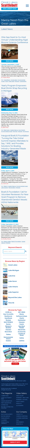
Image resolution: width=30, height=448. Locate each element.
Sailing (22, 338)
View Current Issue (9, 9)
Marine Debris (11, 187)
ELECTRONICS (8, 322)
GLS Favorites (19, 405)
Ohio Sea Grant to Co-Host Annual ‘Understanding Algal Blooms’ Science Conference (14, 40)
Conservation (14, 80)
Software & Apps (21, 316)
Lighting (21, 340)
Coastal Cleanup (14, 130)
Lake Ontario (13, 287)
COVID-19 (8, 312)
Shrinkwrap (26, 131)
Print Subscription (6, 403)
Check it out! (15, 442)
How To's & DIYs (8, 314)
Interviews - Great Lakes (22, 397)
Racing (8, 324)
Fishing (8, 334)
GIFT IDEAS (21, 312)
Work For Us (19, 424)
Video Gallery (20, 395)
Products (19, 403)
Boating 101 (8, 316)
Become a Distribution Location (7, 407)
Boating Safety (7, 241)
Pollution (17, 81)
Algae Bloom (7, 80)
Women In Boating (8, 326)
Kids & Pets (21, 329)
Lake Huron (12, 281)
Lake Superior (4, 187)
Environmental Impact (6, 131)
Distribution (4, 405)
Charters (8, 329)
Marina (22, 314)
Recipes (8, 320)
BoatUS (6, 186)
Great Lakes (11, 81)
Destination (21, 320)
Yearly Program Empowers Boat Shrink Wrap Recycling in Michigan (14, 88)
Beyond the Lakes (15, 297)
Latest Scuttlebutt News (6, 398)
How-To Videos (20, 401)
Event (6, 81)
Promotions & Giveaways (5, 422)
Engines (8, 340)
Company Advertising (22, 416)
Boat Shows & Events (6, 414)
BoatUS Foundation (16, 241)
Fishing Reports (5, 418)
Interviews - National (22, 399)
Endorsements (20, 422)
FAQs (17, 420)
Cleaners (22, 322)
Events (22, 324)
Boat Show (8, 331)
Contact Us (19, 414)
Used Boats (8, 318)
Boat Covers (7, 130)
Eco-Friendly (22, 130)
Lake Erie (11, 276)
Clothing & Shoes (21, 334)
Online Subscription (6, 401)
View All (11, 303)
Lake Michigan (13, 270)
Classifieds (4, 420)
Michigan (15, 131)
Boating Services (5, 416)
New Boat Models (21, 326)
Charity (21, 318)
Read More (9, 61)
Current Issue (4, 395)
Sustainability (23, 81)
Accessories (22, 331)
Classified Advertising (22, 418)
